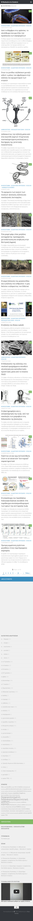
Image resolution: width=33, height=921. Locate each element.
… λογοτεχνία (6, 646)
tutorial (12, 787)
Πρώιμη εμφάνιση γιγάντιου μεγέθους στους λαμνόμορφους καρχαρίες (14, 548)
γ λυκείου (10, 793)
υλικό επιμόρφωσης (8, 771)
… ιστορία (5, 643)
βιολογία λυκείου (13, 791)
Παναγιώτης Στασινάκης (9, 847)
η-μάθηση (23, 804)
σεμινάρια (5, 756)
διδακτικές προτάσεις (18, 26)
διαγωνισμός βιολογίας (15, 795)
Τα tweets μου (5, 838)
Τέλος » (27, 573)
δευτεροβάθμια (5, 795)
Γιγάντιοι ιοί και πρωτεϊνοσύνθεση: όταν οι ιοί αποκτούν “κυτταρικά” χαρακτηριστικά (15, 458)
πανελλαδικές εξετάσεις (8, 811)
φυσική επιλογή (23, 813)
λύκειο (18, 807)
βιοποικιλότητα (21, 791)
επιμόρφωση (6, 714)
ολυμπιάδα (6, 737)
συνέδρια (5, 759)
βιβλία (4, 676)
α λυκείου (20, 787)
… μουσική (5, 650)
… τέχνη (5, 658)
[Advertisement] (13, 607)
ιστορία (5, 729)
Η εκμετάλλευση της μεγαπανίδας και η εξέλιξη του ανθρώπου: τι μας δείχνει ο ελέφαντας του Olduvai (15, 283)
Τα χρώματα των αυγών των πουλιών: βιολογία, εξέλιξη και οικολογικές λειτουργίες (13, 195)
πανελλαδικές (7, 740)
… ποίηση (5, 654)
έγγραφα (5, 699)
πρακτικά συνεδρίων (8, 752)
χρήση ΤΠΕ (6, 778)
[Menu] (31, 2)
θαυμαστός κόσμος (8, 187)
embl (5, 787)
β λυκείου (29, 791)
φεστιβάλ (5, 774)
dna (2, 787)
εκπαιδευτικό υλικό (17, 129)
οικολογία (23, 806)
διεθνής (5, 695)
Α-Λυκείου (6, 665)
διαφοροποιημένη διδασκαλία (10, 798)
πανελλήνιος (6, 744)
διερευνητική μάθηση (14, 800)
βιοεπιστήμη (5, 26)
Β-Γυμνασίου (6, 673)
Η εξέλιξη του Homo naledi (12, 325)
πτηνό (8, 813)
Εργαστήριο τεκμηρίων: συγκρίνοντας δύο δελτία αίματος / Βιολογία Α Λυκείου (14, 860)
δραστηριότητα (13, 802)
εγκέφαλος (18, 802)
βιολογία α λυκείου (22, 789)
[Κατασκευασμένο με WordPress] (14, 911)
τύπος (4, 767)
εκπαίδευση (23, 802)
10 (18, 573)
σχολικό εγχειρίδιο (14, 813)
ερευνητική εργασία (8, 718)
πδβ (17, 811)
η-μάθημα (19, 804)
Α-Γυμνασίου (6, 661)
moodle (8, 787)
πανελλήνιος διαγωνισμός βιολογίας (11, 809)
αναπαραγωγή (26, 787)
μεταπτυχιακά (7, 733)
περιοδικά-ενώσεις (8, 748)
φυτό (30, 813)
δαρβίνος (22, 793)
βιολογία (13, 789)
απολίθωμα (3, 789)
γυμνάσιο (16, 793)
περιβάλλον (21, 811)
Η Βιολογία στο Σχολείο (9, 2)
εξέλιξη (28, 26)
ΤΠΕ (15, 787)
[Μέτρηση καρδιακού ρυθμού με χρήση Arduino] (16, 891)
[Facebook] (31, 579)
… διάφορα (5, 639)
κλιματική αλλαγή (11, 807)
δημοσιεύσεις (5, 129)
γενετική (4, 793)
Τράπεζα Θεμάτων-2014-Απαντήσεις (13, 763)
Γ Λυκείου (5, 684)
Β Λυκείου (5, 669)
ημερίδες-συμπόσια (8, 722)
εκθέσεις (5, 703)
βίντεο (8, 789)
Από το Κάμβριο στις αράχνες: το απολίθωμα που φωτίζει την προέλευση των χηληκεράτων (15, 33)
